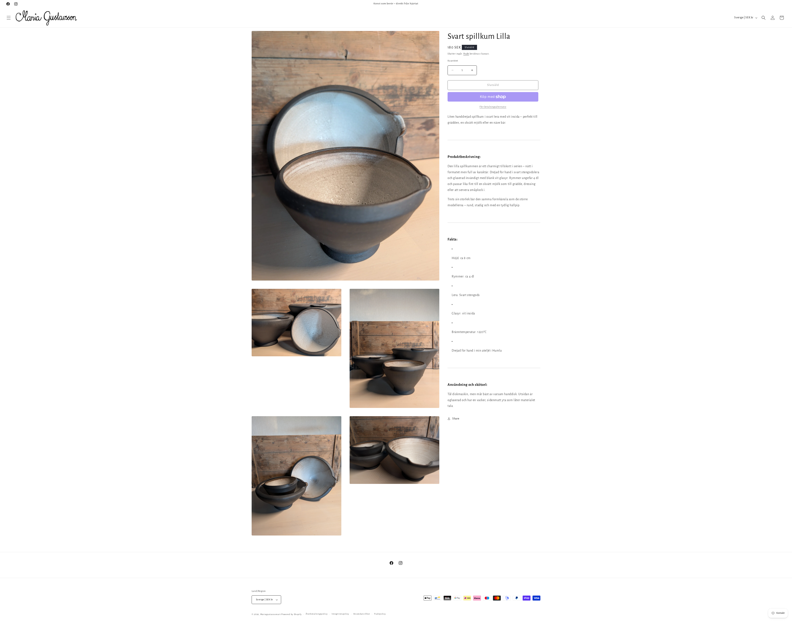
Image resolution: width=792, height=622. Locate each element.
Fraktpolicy (380, 614)
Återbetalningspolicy (317, 614)
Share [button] (455, 418)
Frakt (466, 53)
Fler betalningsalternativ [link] (493, 106)
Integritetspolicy (340, 614)
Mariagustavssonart (270, 614)
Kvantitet (453, 60)
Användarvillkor (361, 614)
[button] (8, 17)
